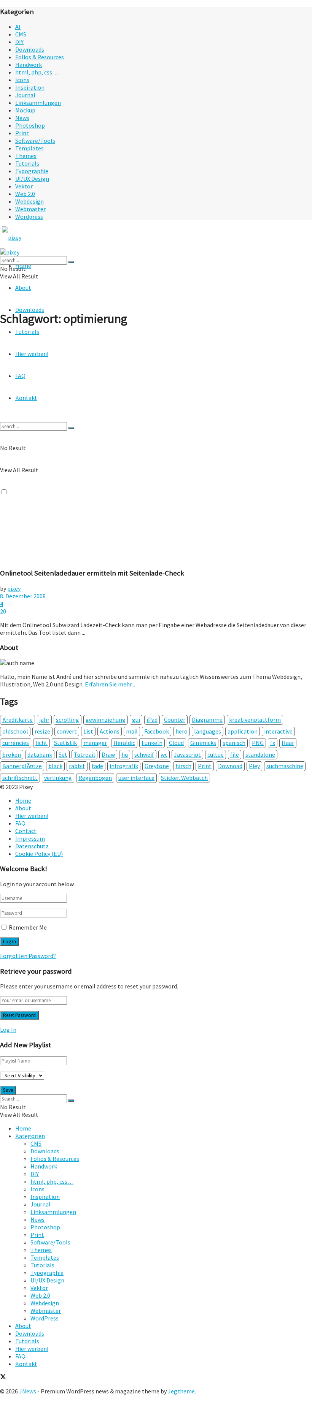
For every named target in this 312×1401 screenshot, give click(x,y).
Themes (26, 156)
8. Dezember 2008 (23, 596)
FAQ (20, 823)
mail (132, 731)
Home (23, 800)
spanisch (234, 742)
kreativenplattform (255, 719)
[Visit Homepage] (26, 237)
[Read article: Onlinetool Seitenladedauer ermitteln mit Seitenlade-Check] (156, 447)
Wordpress (29, 216)
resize (42, 731)
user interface (136, 777)
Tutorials (27, 163)
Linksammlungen (38, 102)
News (22, 118)
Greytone (157, 766)
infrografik (124, 766)
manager (95, 742)
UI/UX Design (32, 178)
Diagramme (207, 719)
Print (22, 133)
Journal (25, 95)
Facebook (156, 731)
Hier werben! (31, 815)
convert (67, 731)
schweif (144, 754)
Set (63, 754)
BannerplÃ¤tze (22, 766)
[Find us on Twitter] (3, 1377)
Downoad (230, 766)
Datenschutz (32, 846)
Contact (26, 831)
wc (164, 754)
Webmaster (30, 209)
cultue (215, 754)
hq (124, 754)
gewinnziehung (106, 719)
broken (11, 754)
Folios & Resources (39, 57)
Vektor (24, 186)
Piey (254, 766)
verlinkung (58, 777)
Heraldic (124, 742)
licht (41, 742)
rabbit (77, 766)
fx (272, 742)
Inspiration (30, 87)
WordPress (44, 1318)
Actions (109, 731)
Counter (174, 719)
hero (181, 731)
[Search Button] (71, 262)
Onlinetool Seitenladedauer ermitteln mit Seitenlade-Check (92, 573)
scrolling (67, 719)
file (234, 754)
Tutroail (84, 754)
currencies (15, 742)
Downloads (29, 49)
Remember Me (28, 927)
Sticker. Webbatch (184, 777)
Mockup (25, 110)
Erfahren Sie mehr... (110, 684)
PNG (258, 742)
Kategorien (30, 1136)
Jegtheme (181, 1391)
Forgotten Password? (28, 956)
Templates (29, 148)
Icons (22, 80)
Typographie (31, 171)
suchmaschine (284, 766)
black (55, 766)
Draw (108, 754)
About (23, 287)
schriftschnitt (20, 777)
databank (39, 754)
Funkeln (152, 742)
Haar (288, 742)
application (243, 731)
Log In (8, 1029)
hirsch (183, 766)
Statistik (65, 742)
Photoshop (30, 125)
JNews (27, 1391)
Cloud (176, 742)
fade (97, 766)
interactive (278, 731)
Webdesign (29, 201)
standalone (260, 754)
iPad (152, 719)
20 (3, 611)
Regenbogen (95, 777)
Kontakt (26, 1364)
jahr (44, 719)
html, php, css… (36, 72)
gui (136, 719)
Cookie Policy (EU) (39, 853)
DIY (19, 42)
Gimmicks (203, 742)
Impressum (30, 838)
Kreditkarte (17, 719)
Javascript (187, 754)
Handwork (28, 64)
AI (18, 26)
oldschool (15, 731)
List (88, 731)
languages (207, 731)
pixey (14, 588)
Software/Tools (35, 140)
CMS (20, 34)
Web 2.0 (25, 194)
